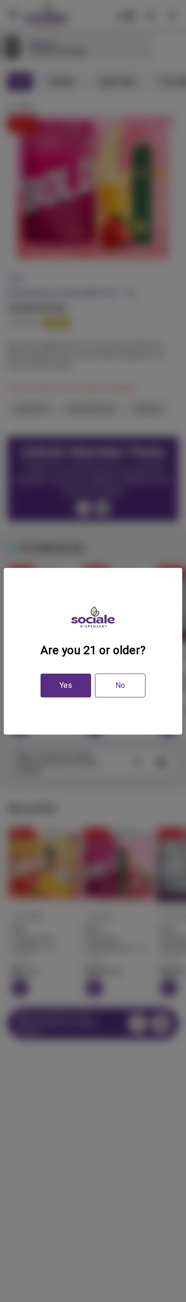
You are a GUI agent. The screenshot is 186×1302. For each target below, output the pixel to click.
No (120, 685)
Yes (66, 685)
